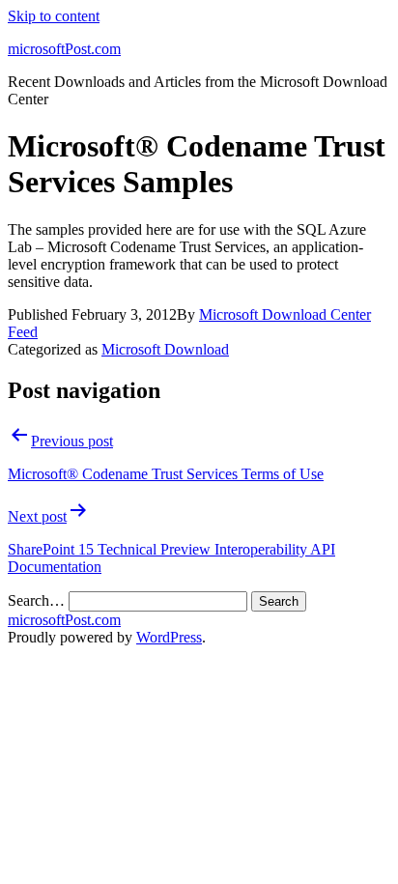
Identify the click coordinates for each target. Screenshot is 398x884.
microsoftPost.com (64, 49)
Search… (36, 600)
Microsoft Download (165, 349)
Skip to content (54, 16)
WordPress (169, 637)
